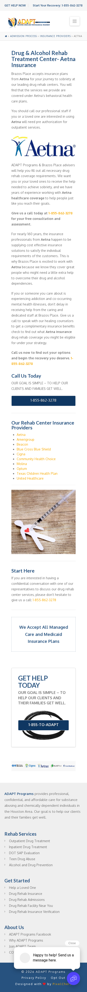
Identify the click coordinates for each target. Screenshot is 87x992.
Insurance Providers (55, 36)
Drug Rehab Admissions (27, 900)
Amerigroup (25, 439)
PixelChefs (62, 984)
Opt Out (58, 978)
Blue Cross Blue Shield (34, 449)
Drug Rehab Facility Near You (31, 906)
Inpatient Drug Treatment (28, 847)
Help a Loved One (22, 888)
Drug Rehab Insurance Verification (34, 912)
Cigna (21, 454)
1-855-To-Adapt (44, 724)
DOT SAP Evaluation (24, 853)
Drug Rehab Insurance (25, 894)
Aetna (21, 435)
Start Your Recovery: (58, 5)
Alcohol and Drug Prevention (31, 865)
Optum (22, 469)
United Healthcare (30, 478)
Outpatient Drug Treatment (29, 841)
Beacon (22, 444)
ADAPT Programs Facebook (30, 934)
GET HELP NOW (15, 5)
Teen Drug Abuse (22, 859)
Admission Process (23, 36)
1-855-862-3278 (60, 213)
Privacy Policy (34, 978)
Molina (22, 464)
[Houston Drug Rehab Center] (28, 23)
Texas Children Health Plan (37, 473)
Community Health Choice (36, 459)
